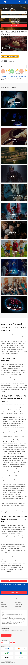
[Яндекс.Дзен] (13, 642)
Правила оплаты (18, 604)
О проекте (17, 600)
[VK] (2, 642)
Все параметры (15, 581)
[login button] (25, 2)
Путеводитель (4, 606)
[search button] (23, 2)
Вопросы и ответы (18, 606)
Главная (2, 5)
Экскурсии (3, 600)
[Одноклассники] (8, 642)
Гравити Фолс (4, 76)
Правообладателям (19, 608)
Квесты (12, 5)
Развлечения (3, 604)
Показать (14, 25)
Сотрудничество (18, 602)
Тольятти (8, 5)
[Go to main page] (5, 2)
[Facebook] (5, 642)
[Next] (25, 66)
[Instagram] (11, 642)
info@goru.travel (13, 630)
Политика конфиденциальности (8, 662)
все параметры (15, 21)
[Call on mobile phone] (20, 2)
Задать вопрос (6, 635)
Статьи (2, 608)
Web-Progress (8, 661)
